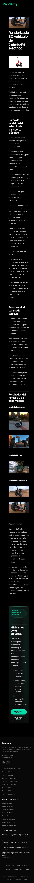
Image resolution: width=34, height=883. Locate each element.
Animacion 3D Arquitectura (9, 778)
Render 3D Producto (8, 803)
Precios (27, 869)
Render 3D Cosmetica (8, 816)
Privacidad (18, 879)
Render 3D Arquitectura (9, 825)
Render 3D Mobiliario (8, 813)
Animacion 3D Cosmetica (9, 784)
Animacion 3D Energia (8, 788)
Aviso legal (9, 879)
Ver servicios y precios (18, 718)
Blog (18, 865)
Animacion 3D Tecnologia (9, 781)
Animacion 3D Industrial (8, 772)
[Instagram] (8, 762)
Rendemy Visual (17, 869)
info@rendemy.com (7, 755)
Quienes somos (10, 865)
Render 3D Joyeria (7, 806)
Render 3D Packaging (8, 822)
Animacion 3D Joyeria (8, 794)
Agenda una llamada (19, 711)
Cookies (25, 879)
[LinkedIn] (3, 762)
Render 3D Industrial (8, 809)
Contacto (7, 869)
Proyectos (25, 865)
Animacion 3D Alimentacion (10, 791)
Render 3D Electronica (8, 819)
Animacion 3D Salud (7, 775)
